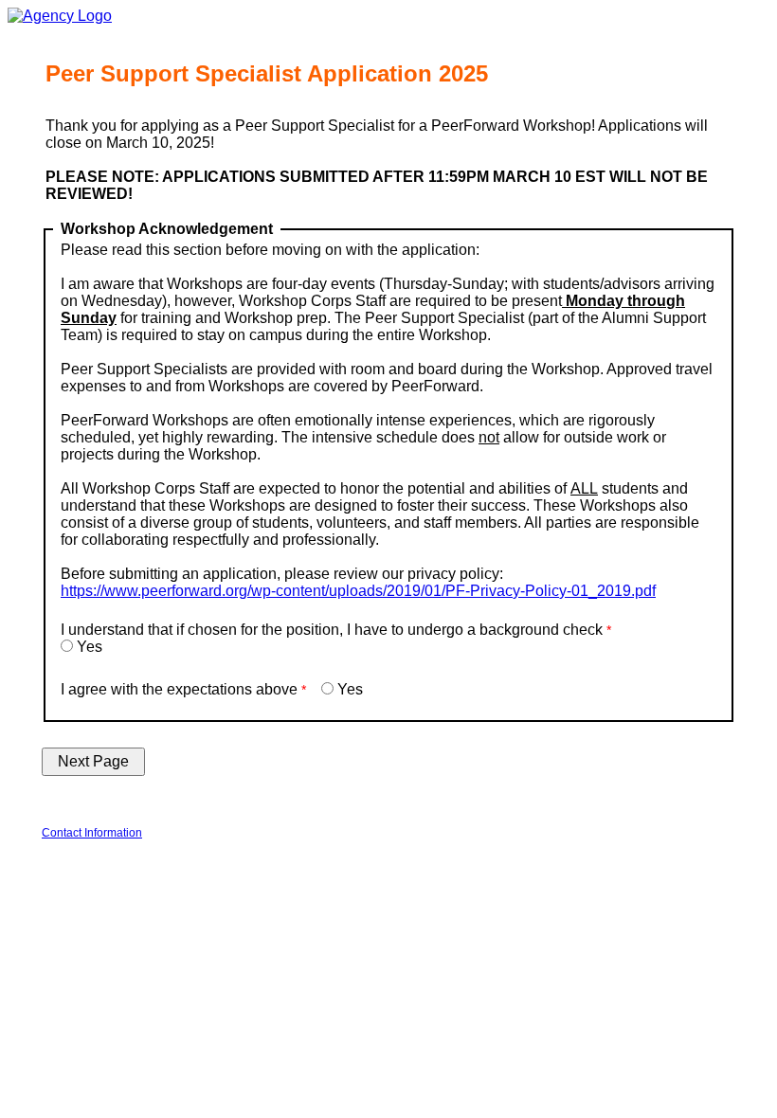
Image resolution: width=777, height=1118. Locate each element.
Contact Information (92, 832)
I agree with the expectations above (179, 689)
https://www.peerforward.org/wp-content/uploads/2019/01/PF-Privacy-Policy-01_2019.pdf (358, 591)
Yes (89, 647)
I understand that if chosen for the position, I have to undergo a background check (332, 630)
